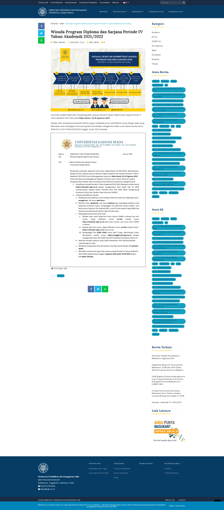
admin (96, 42)
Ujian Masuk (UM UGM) (98, 473)
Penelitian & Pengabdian (88, 2)
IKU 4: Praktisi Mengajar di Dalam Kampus (167, 105)
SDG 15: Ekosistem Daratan (162, 179)
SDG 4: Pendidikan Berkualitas (164, 142)
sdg (178, 126)
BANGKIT (156, 81)
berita (174, 81)
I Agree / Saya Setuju (177, 506)
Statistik (155, 59)
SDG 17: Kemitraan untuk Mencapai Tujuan (168, 189)
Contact (182, 500)
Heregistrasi (157, 46)
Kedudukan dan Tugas (98, 468)
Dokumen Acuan (156, 12)
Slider (62, 23)
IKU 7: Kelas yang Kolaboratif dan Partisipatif (165, 115)
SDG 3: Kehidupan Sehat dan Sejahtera (166, 138)
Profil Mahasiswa (171, 473)
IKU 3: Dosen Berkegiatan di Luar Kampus (167, 101)
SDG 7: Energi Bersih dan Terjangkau (166, 149)
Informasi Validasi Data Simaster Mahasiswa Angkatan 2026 (166, 357)
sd (173, 126)
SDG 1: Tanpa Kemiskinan (161, 130)
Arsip (116, 477)
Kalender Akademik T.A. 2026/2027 (167, 402)
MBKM (155, 126)
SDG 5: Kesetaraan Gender (162, 146)
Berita (154, 37)
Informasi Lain (175, 12)
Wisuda (62, 42)
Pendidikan (137, 12)
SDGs (155, 193)
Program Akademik (122, 468)
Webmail (115, 2)
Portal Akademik (57, 2)
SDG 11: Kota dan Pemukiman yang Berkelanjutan (165, 168)
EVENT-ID (156, 41)
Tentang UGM (43, 2)
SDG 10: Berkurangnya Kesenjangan (166, 163)
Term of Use (169, 500)
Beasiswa (156, 32)
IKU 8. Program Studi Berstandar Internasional (165, 121)
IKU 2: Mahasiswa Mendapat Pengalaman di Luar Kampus (168, 96)
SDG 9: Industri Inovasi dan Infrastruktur (168, 159)
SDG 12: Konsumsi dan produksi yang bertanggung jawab (166, 174)
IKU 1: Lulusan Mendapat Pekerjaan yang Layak (167, 90)
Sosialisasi (156, 55)
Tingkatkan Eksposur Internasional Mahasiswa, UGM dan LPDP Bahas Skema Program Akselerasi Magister (168, 367)
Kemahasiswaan (71, 2)
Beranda (103, 12)
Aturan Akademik (121, 473)
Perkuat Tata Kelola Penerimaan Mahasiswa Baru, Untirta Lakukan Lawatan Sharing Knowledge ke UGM (168, 393)
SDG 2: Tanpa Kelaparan (161, 134)
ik (166, 85)
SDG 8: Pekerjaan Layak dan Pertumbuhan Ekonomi (168, 154)
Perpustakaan (105, 2)
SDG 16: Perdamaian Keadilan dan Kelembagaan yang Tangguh (165, 184)
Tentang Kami (119, 12)
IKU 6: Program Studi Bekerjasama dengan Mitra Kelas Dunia (168, 109)
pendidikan (164, 126)
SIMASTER (163, 193)
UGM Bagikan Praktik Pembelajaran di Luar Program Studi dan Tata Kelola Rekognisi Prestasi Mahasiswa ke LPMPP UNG (168, 380)
